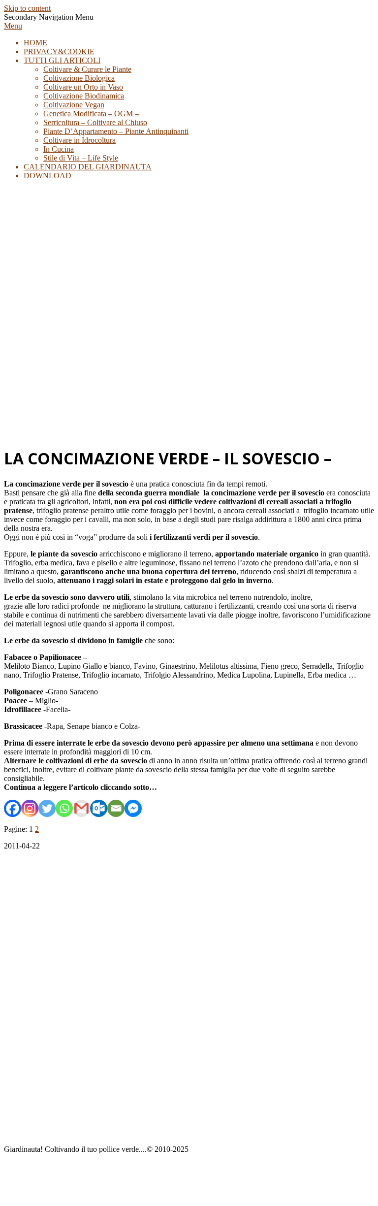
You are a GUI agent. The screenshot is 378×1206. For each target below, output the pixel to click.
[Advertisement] (189, 368)
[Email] (116, 808)
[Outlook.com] (98, 808)
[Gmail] (81, 808)
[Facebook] (12, 808)
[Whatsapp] (64, 808)
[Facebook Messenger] (133, 808)
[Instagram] (29, 808)
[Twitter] (47, 808)
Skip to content (27, 8)
